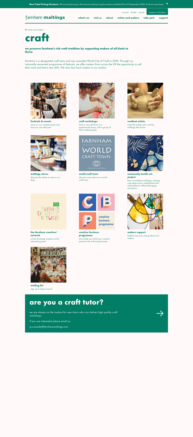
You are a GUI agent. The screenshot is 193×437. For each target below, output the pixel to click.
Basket (133, 12)
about (109, 17)
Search (141, 12)
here (161, 4)
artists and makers (128, 17)
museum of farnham (157, 12)
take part (149, 17)
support (163, 17)
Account (125, 12)
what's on (83, 17)
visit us (98, 17)
